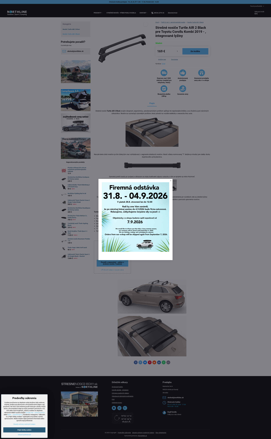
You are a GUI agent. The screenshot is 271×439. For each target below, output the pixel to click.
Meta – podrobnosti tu (15, 414)
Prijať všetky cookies (24, 430)
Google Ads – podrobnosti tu (35, 412)
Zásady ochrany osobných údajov (24, 424)
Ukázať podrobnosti (24, 435)
